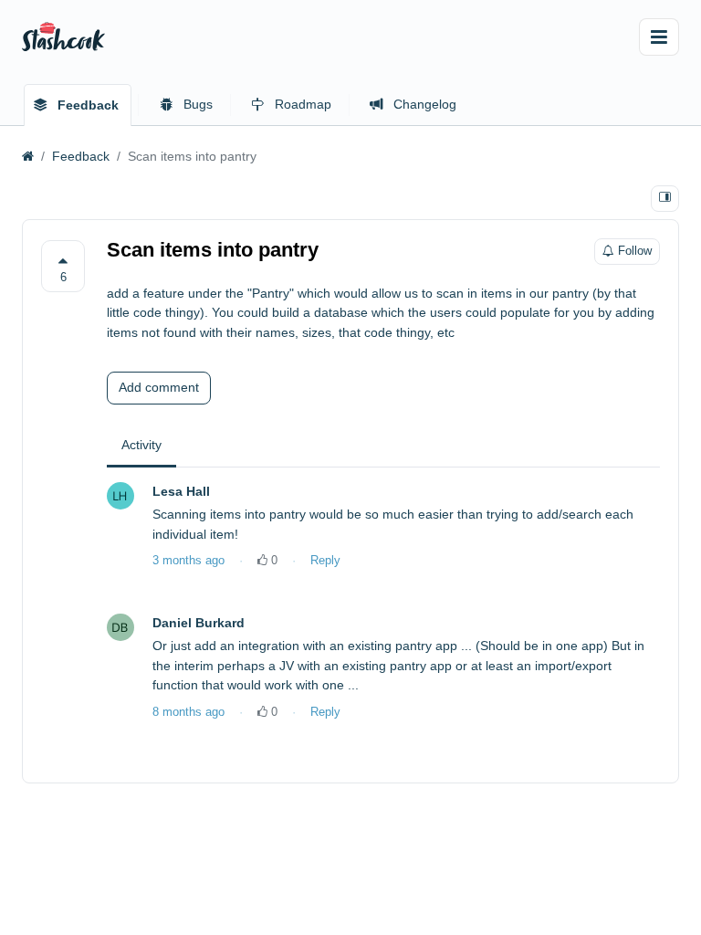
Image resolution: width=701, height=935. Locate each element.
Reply (325, 560)
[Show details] (665, 198)
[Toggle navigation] (659, 37)
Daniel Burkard (198, 622)
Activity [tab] (141, 444)
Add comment (159, 387)
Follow (635, 251)
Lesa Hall (181, 491)
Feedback (81, 156)
